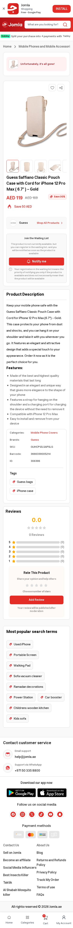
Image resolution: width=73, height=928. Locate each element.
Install (62, 9)
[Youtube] (50, 814)
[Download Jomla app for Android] (21, 792)
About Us (43, 845)
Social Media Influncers (19, 867)
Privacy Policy (46, 872)
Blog (40, 852)
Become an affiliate (17, 860)
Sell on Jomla (12, 852)
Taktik (7, 882)
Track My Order (48, 880)
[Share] (60, 87)
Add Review (36, 600)
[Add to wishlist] (52, 87)
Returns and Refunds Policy (51, 862)
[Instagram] (22, 814)
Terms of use (46, 887)
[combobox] (44, 25)
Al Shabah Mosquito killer (17, 892)
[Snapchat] (60, 814)
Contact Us (11, 845)
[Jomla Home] (12, 24)
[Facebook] (13, 814)
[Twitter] (32, 814)
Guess (35, 439)
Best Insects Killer (16, 875)
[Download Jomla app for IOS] (52, 792)
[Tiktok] (41, 814)
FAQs (40, 894)
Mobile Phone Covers (44, 432)
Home (7, 46)
